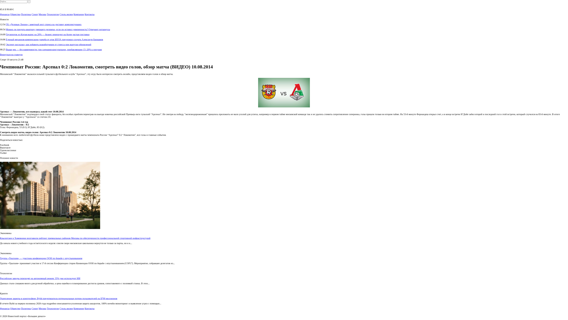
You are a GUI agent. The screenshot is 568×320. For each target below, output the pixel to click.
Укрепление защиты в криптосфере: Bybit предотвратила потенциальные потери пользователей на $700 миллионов (58, 298)
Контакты (90, 14)
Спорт (35, 14)
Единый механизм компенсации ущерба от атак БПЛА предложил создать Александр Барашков (54, 39)
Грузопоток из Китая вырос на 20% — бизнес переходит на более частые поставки (47, 34)
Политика (26, 14)
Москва (42, 14)
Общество (15, 14)
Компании (79, 14)
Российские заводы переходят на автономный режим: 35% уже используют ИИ (40, 278)
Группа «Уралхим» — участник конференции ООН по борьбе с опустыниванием (41, 258)
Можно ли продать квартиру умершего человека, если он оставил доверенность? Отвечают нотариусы (58, 29)
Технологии (53, 14)
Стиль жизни (66, 14)
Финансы (5, 14)
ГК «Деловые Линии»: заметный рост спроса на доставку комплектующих (44, 24)
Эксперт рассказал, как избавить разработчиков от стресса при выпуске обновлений (48, 44)
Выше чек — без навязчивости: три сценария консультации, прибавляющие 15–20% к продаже (54, 49)
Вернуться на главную (11, 54)
